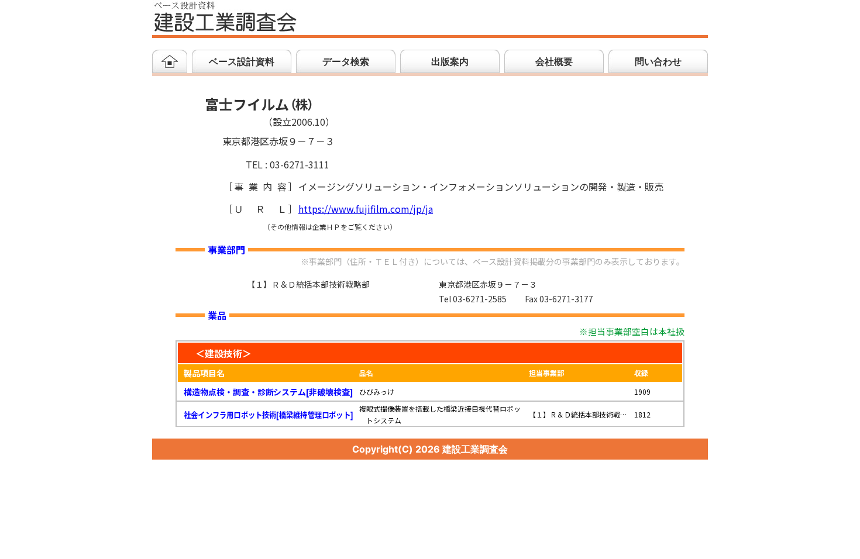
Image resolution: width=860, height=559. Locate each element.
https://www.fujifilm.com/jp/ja (365, 209)
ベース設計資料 (241, 61)
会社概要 (554, 61)
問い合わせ (658, 61)
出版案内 (450, 61)
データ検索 (345, 61)
